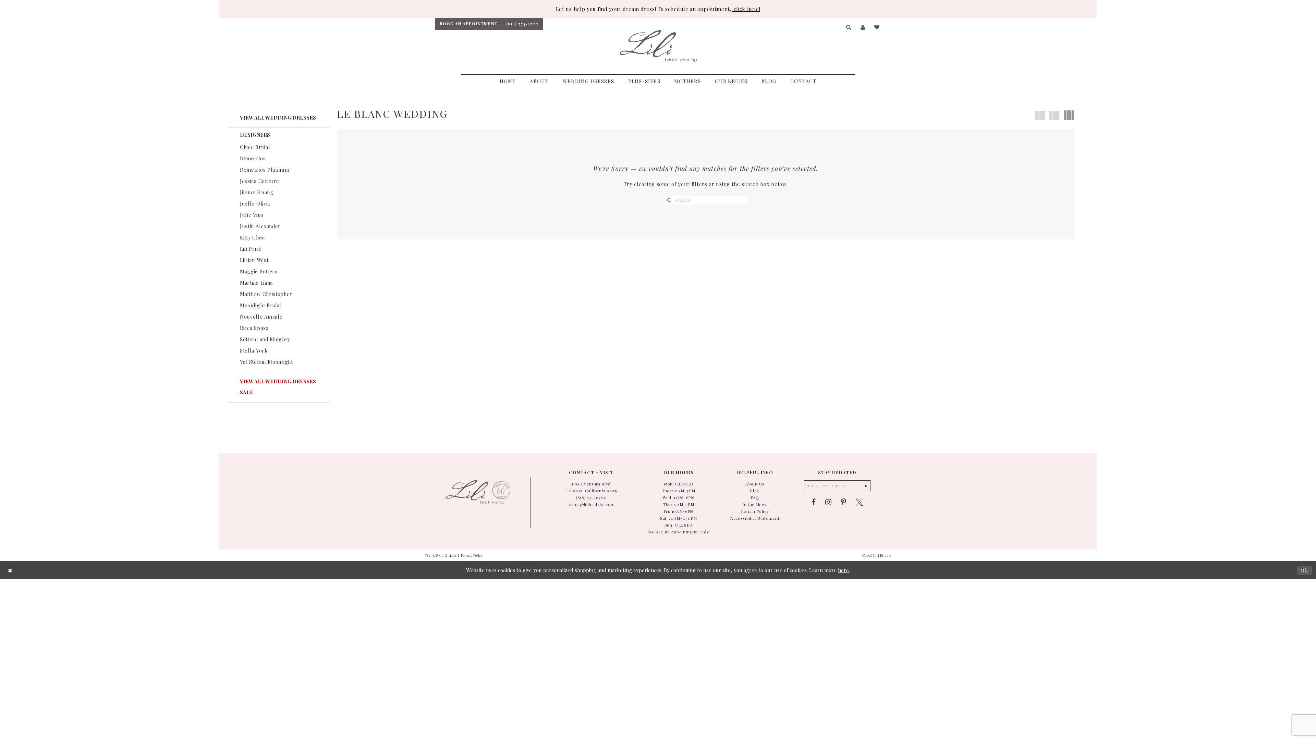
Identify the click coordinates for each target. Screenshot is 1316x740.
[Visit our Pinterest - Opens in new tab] (843, 502)
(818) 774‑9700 (591, 497)
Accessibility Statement (754, 518)
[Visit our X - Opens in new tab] (859, 502)
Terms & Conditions (440, 555)
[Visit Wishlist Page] (877, 27)
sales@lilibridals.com (591, 504)
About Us (754, 483)
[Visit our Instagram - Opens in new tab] (828, 502)
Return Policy (755, 511)
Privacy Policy (472, 555)
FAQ (755, 497)
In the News (754, 504)
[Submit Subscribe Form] (863, 485)
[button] (849, 27)
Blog (755, 490)
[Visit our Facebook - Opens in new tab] (814, 502)
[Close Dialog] (10, 570)
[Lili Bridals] (658, 46)
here (843, 570)
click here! (746, 8)
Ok (1304, 570)
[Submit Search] (669, 200)
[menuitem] (468, 24)
